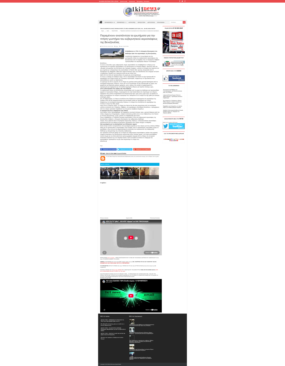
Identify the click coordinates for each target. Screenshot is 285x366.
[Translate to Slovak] (173, 140)
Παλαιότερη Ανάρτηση (155, 218)
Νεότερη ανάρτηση (104, 218)
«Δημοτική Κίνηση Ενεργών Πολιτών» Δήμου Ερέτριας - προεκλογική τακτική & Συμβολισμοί (172, 96)
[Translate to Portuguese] (183, 139)
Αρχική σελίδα (129, 218)
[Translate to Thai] (175, 140)
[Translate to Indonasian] (175, 139)
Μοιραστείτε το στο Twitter (126, 149)
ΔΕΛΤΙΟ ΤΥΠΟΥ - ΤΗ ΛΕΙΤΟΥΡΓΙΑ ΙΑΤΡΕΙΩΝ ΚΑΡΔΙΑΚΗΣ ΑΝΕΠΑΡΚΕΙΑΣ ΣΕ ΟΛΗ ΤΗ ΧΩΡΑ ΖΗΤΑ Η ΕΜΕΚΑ (113, 329)
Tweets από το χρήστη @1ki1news (170, 122)
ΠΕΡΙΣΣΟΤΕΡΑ (141, 22)
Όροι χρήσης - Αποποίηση (143, 1)
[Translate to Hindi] (174, 139)
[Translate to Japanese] (178, 139)
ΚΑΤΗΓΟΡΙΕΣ (132, 22)
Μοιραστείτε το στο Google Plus (143, 149)
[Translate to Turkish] (167, 139)
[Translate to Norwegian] (181, 139)
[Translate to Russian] (171, 140)
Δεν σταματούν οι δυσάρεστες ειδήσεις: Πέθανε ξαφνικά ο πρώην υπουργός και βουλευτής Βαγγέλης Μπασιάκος (172, 102)
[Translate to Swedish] (174, 140)
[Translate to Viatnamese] (177, 140)
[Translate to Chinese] (170, 139)
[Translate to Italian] (177, 139)
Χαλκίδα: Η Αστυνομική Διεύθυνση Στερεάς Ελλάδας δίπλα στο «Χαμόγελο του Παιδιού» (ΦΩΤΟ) (173, 112)
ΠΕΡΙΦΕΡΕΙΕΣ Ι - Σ (121, 22)
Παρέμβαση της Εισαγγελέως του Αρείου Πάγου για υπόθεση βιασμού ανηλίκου (141, 350)
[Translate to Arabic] (168, 139)
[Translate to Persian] (180, 139)
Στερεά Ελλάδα (125, 46)
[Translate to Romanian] (170, 140)
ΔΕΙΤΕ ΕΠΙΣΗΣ (151, 22)
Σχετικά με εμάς (123, 1)
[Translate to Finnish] (173, 139)
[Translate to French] (164, 139)
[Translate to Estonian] (171, 139)
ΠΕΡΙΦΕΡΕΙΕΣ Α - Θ (110, 22)
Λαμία (121, 46)
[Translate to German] (165, 139)
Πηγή (101, 145)
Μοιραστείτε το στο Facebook (109, 149)
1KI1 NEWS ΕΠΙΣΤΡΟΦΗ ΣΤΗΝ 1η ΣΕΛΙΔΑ (108, 1)
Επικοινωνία (132, 1)
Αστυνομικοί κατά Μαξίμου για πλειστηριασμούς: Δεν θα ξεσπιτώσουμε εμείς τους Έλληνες (172, 91)
